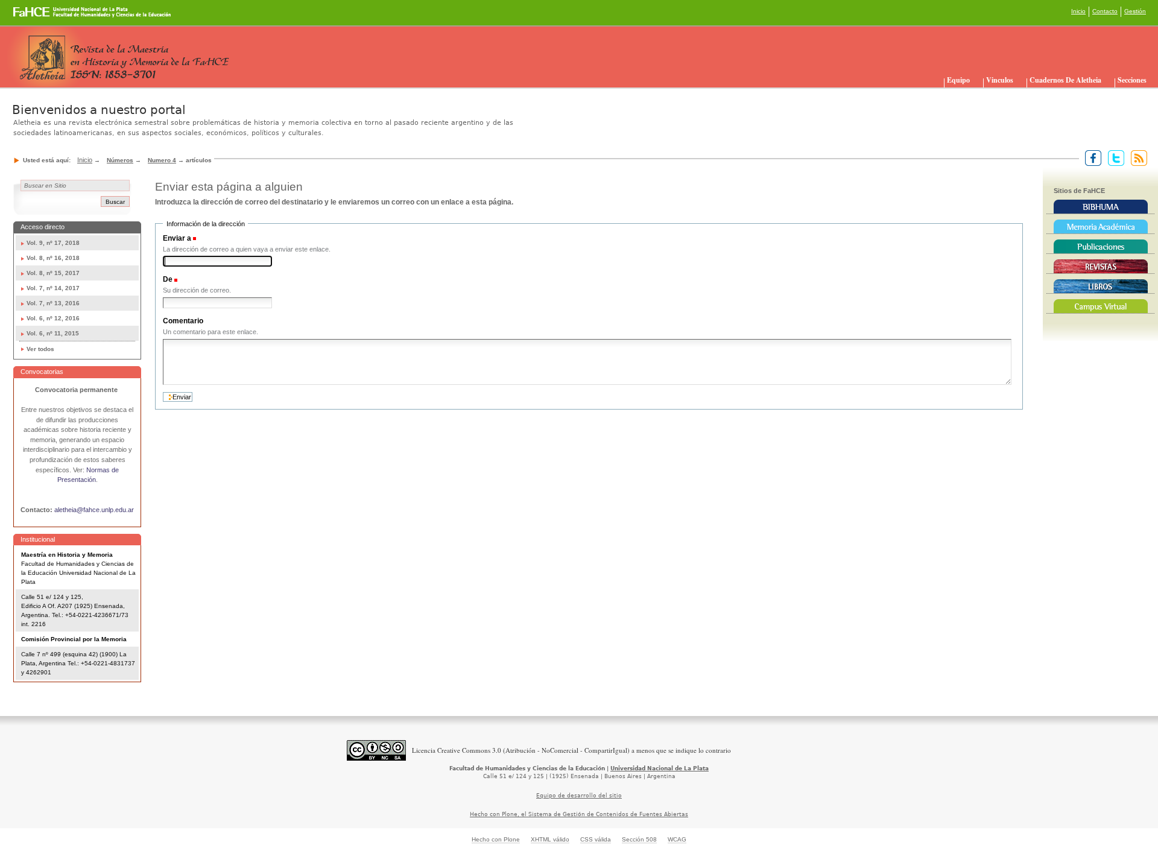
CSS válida (595, 839)
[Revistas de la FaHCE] (1100, 266)
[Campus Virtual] (1100, 306)
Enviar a (177, 238)
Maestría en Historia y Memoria (67, 554)
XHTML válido (550, 839)
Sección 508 (639, 839)
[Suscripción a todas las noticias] (1136, 157)
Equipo (958, 80)
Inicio (1078, 11)
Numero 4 (162, 160)
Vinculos (999, 80)
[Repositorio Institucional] (1100, 227)
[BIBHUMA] (1100, 207)
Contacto (1105, 11)
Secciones (1132, 80)
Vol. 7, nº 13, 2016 (53, 303)
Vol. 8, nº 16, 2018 (53, 258)
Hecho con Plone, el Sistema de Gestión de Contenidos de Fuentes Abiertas (579, 814)
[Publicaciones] (1100, 246)
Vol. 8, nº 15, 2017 (53, 273)
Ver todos (40, 349)
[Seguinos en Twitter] (1113, 157)
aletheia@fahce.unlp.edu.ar (94, 509)
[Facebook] (1090, 157)
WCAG (677, 839)
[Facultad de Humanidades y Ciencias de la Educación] (47, 16)
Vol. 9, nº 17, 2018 (53, 242)
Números (120, 160)
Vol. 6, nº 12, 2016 (53, 318)
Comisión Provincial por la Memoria (74, 639)
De (167, 279)
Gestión (1135, 11)
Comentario (183, 321)
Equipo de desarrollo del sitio (579, 796)
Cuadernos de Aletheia (1065, 80)
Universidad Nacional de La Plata (659, 768)
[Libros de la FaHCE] (1100, 286)
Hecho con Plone (496, 839)
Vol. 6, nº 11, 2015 (53, 333)
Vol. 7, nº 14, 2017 (53, 288)
